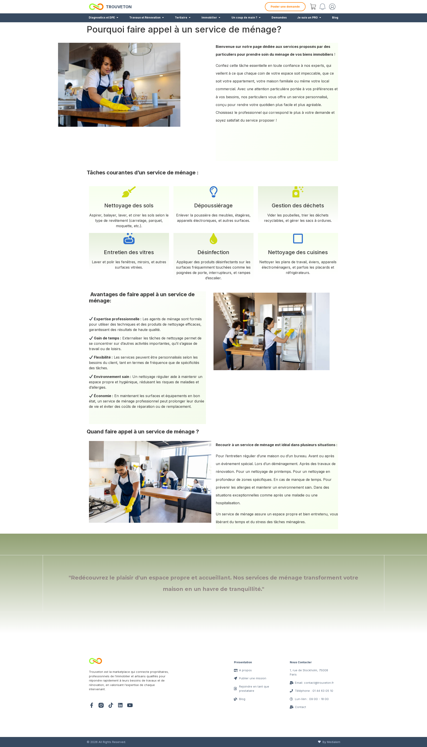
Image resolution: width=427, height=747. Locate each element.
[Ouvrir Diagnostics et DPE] (117, 18)
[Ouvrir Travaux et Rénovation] (163, 18)
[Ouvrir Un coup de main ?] (259, 18)
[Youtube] (129, 705)
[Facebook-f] (91, 705)
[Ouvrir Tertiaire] (189, 18)
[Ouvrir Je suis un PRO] (320, 18)
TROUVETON (119, 6)
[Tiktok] (110, 705)
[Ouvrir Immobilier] (219, 18)
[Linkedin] (120, 705)
